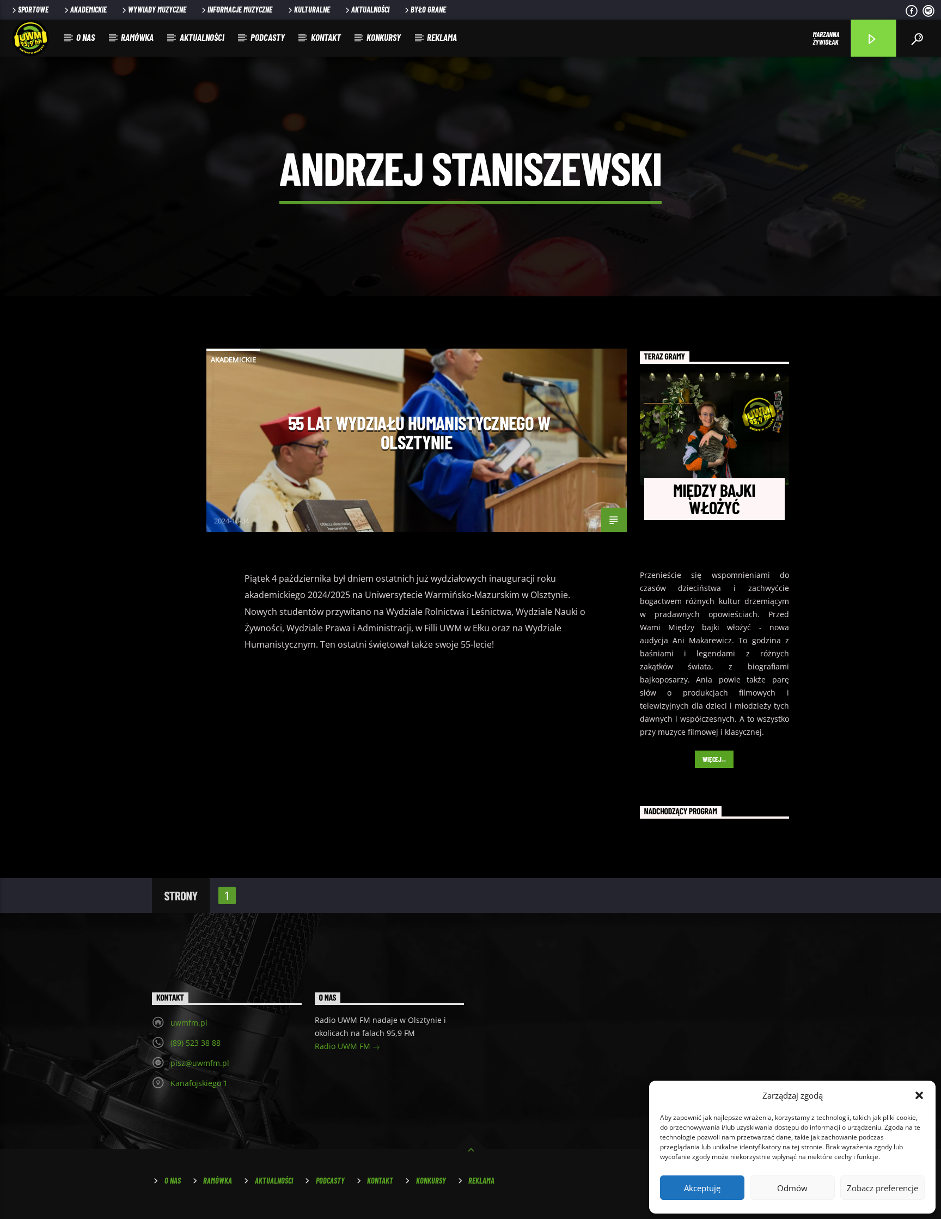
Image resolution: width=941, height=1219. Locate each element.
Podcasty (267, 37)
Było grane (428, 9)
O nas (85, 37)
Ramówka (137, 37)
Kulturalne (312, 9)
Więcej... (714, 759)
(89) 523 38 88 (195, 1043)
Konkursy (383, 37)
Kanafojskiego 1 (199, 1083)
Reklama (442, 37)
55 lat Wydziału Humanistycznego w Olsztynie (419, 432)
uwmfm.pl (188, 1022)
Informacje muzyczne (239, 9)
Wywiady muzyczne (157, 9)
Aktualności (370, 9)
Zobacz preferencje (882, 1188)
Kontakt (326, 37)
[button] (919, 1095)
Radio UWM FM (343, 1046)
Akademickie (88, 9)
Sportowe (33, 9)
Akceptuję (702, 1188)
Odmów (792, 1188)
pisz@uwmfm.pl (199, 1063)
